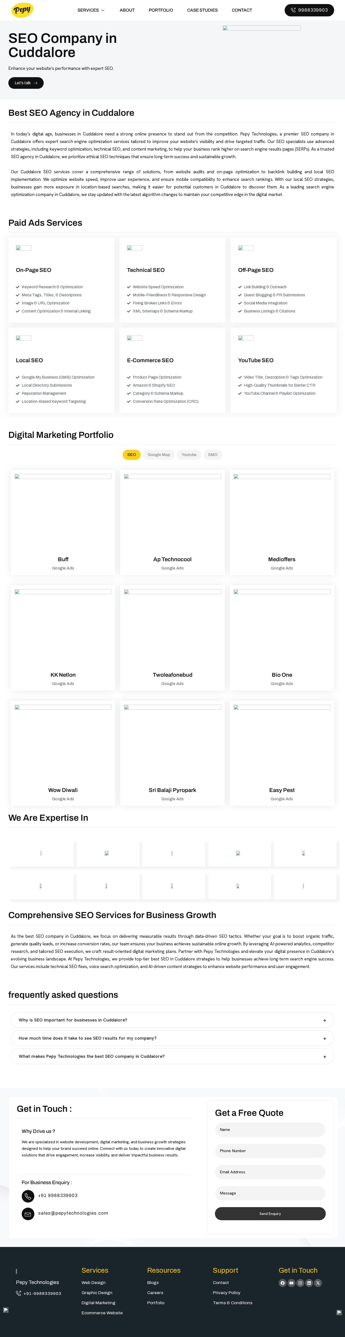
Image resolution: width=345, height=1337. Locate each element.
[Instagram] (300, 1283)
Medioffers (281, 559)
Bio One (282, 675)
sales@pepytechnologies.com (73, 1213)
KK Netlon (63, 675)
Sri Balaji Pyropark (172, 790)
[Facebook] (283, 1283)
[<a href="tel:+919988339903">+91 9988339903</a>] (28, 1196)
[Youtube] (291, 1283)
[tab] (132, 455)
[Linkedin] (309, 1283)
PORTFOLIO (161, 10)
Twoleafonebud (172, 675)
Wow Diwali (63, 790)
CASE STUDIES (202, 10)
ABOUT (127, 10)
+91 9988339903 (58, 1195)
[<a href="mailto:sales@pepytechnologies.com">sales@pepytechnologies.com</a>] (28, 1214)
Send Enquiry (270, 1213)
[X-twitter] (318, 1283)
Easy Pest (282, 790)
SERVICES (88, 10)
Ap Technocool (172, 559)
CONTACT (242, 10)
